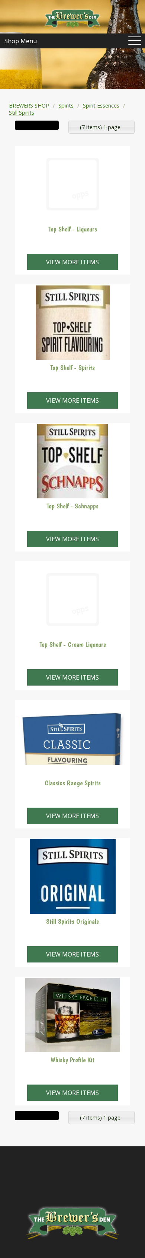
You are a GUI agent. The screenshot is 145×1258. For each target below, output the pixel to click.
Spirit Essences (101, 105)
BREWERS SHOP (29, 105)
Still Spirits (21, 112)
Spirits (66, 105)
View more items (72, 262)
